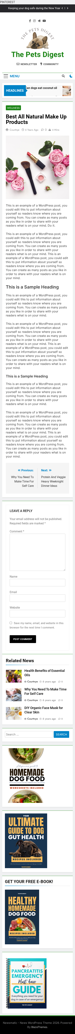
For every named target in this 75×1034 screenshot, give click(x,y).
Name (13, 576)
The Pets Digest (37, 54)
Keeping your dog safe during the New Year (34, 8)
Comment (17, 531)
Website (15, 607)
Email (13, 592)
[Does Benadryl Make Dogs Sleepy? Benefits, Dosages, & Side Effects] (66, 93)
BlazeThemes (39, 1027)
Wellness (13, 108)
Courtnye (14, 130)
